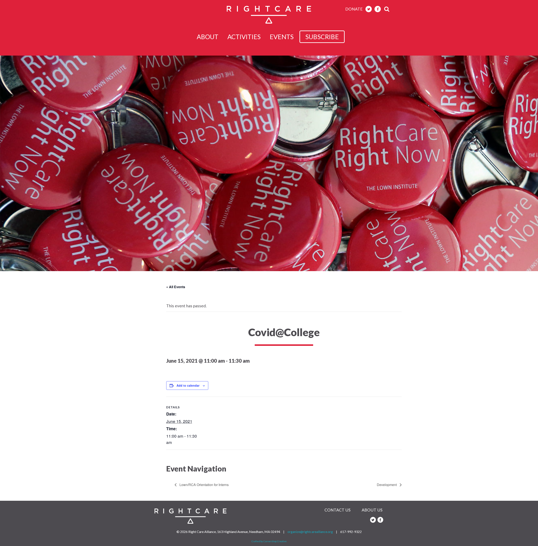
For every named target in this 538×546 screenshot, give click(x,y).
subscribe (322, 36)
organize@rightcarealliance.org (310, 532)
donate (354, 9)
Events (282, 36)
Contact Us (337, 509)
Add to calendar (188, 385)
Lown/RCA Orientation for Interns (204, 484)
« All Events (175, 286)
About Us (372, 509)
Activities (244, 36)
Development (387, 484)
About (207, 36)
